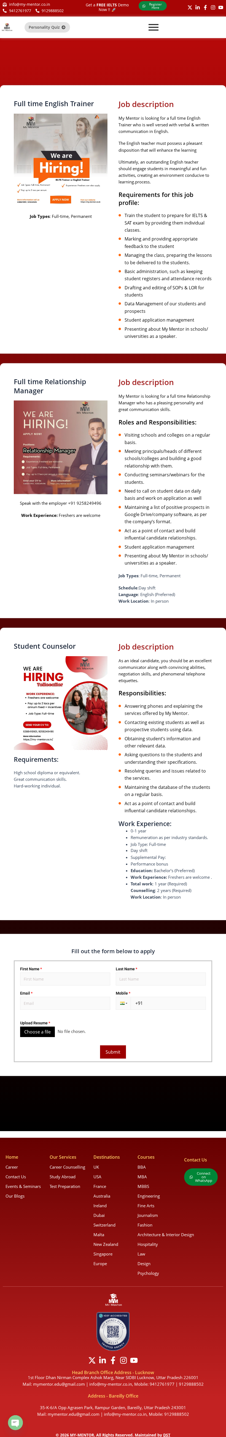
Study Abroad (63, 1176)
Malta (98, 1234)
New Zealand (105, 1244)
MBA (142, 1176)
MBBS (143, 1186)
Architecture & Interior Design (157, 1234)
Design (144, 1263)
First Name (31, 969)
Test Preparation (65, 1186)
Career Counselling (67, 1167)
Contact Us (16, 1176)
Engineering (149, 1196)
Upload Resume (35, 1023)
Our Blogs (15, 1196)
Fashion (145, 1225)
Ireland (100, 1205)
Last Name (126, 969)
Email (26, 993)
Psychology (148, 1273)
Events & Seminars (23, 1186)
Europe (100, 1263)
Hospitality (148, 1244)
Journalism (148, 1215)
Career (12, 1167)
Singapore (102, 1254)
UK (96, 1167)
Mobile (123, 993)
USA (97, 1176)
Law (141, 1254)
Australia (101, 1196)
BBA (142, 1167)
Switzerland (104, 1225)
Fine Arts (146, 1205)
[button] (123, 1003)
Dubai (99, 1215)
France (99, 1186)
